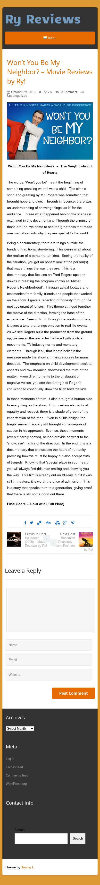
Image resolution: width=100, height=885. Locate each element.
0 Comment (69, 92)
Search (20, 830)
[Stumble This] (57, 522)
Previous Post (36, 540)
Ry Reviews (43, 18)
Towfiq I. (27, 867)
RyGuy (47, 92)
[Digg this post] (48, 522)
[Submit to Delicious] (39, 522)
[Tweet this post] (31, 522)
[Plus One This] (65, 522)
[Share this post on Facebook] (25, 522)
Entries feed (14, 767)
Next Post (73, 541)
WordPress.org (16, 784)
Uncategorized (17, 95)
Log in (10, 759)
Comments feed (17, 775)
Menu (52, 38)
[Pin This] (73, 522)
